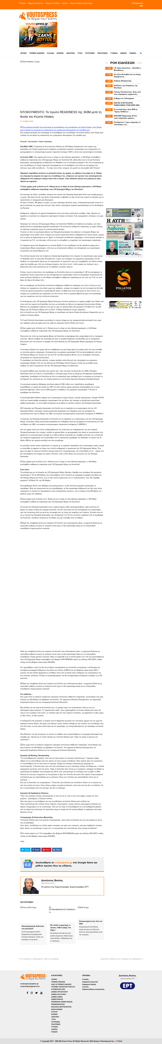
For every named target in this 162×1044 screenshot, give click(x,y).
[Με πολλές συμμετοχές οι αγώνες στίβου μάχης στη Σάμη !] (62, 914)
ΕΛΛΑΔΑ (54, 1012)
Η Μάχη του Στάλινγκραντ (124, 98)
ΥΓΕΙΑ (53, 1019)
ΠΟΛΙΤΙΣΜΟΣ (55, 1024)
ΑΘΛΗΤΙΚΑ (55, 1017)
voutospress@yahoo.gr (29, 984)
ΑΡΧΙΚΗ (54, 979)
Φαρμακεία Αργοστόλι (36, 3)
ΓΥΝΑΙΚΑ (54, 1027)
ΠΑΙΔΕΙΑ (54, 1032)
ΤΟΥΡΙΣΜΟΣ (55, 1022)
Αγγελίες (65, 3)
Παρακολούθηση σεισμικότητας (81, 3)
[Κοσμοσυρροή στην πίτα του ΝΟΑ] (91, 912)
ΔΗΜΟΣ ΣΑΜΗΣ (57, 997)
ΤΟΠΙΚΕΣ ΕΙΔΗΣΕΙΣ (58, 982)
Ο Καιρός (22, 3)
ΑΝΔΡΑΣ (54, 1029)
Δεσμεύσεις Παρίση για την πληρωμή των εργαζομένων (121, 959)
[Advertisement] (103, 29)
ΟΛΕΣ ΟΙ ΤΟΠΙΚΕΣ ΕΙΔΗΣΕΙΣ (61, 984)
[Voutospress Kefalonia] (38, 16)
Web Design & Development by (106, 1041)
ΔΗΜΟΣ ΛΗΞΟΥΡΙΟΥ (58, 994)
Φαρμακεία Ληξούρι (52, 3)
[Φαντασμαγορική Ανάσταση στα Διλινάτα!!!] (33, 915)
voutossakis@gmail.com (30, 986)
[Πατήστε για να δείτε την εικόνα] (62, 130)
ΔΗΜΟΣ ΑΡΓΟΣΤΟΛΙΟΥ (59, 992)
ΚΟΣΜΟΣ (54, 1014)
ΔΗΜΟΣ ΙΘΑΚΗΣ (57, 999)
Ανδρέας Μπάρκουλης (122, 81)
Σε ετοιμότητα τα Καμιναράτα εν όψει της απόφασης (40, 959)
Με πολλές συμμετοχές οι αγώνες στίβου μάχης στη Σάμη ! (60, 927)
